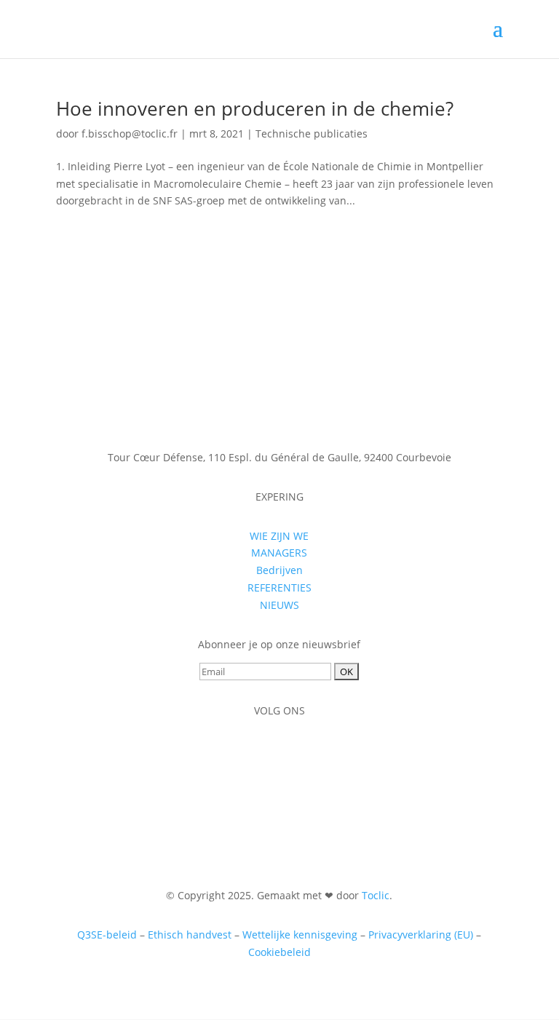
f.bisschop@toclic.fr (130, 133)
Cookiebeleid (279, 952)
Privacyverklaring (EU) (420, 934)
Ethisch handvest (189, 934)
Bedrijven (279, 570)
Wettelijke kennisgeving (299, 934)
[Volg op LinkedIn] (279, 753)
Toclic (375, 895)
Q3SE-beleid (107, 934)
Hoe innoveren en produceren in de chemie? (254, 108)
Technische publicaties (311, 133)
